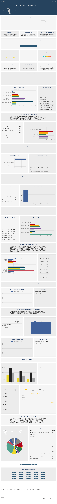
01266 (28, 474)
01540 (36, 476)
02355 (28, 476)
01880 (43, 472)
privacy (50, 498)
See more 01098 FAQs (28, 46)
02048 (13, 474)
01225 (43, 476)
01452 (43, 474)
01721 (13, 476)
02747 (36, 472)
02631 (14, 472)
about (44, 496)
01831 (28, 478)
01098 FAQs (54, 1)
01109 (36, 474)
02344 (36, 478)
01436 (21, 478)
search (44, 498)
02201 (28, 472)
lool (2, 497)
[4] (38, 283)
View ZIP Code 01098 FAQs (28, 464)
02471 (21, 474)
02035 (21, 472)
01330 (21, 476)
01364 (14, 478)
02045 (43, 478)
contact (50, 496)
